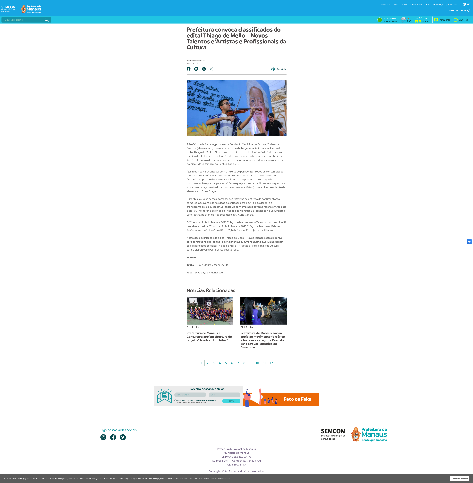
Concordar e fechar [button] (460, 478)
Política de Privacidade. (206, 400)
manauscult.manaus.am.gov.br (249, 241)
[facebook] (113, 437)
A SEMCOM (453, 10)
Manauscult (205, 148)
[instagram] (103, 437)
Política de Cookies (389, 4)
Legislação (466, 10)
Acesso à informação (435, 4)
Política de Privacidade (412, 4)
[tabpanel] (210, 319)
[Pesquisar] (46, 20)
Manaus (209, 144)
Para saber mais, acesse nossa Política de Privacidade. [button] (207, 478)
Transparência (454, 4)
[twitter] (123, 437)
